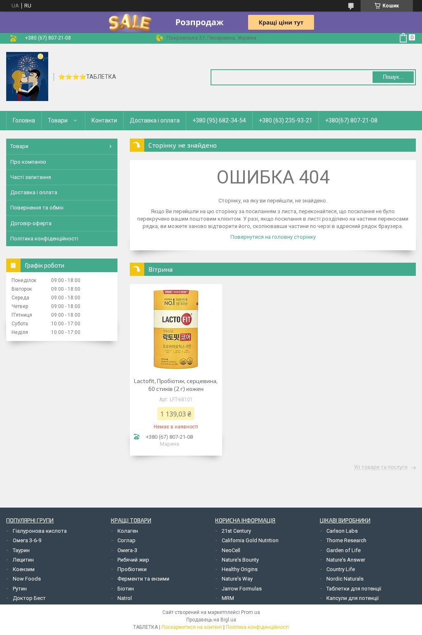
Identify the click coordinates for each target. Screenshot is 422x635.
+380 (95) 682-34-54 (219, 120)
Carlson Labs (342, 531)
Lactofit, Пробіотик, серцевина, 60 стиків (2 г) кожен (176, 384)
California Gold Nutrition (250, 540)
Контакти (104, 120)
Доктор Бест (29, 598)
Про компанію (28, 162)
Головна (24, 120)
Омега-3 (127, 550)
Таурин (21, 550)
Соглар (126, 540)
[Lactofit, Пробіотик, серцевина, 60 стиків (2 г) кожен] (176, 329)
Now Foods (27, 579)
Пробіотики (132, 569)
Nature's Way (237, 579)
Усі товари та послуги (381, 467)
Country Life (340, 569)
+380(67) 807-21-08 (351, 120)
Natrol (124, 598)
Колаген (127, 531)
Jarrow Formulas (242, 589)
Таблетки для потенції (353, 589)
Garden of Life (343, 550)
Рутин (20, 589)
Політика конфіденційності (44, 238)
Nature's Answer (345, 560)
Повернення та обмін (36, 208)
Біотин (125, 589)
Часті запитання (30, 177)
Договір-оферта (31, 223)
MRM (228, 598)
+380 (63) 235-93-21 (285, 120)
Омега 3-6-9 (27, 540)
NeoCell (231, 550)
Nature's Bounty (240, 560)
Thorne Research (346, 540)
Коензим (24, 569)
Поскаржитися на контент (192, 627)
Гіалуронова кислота (40, 531)
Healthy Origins (240, 569)
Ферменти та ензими (143, 579)
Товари (58, 120)
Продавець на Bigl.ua (211, 620)
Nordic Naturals (344, 579)
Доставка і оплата (155, 120)
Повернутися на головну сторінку (273, 237)
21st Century (236, 531)
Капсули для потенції (352, 598)
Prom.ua (250, 612)
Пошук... (393, 77)
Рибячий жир (133, 560)
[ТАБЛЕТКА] (27, 76)
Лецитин (23, 560)
